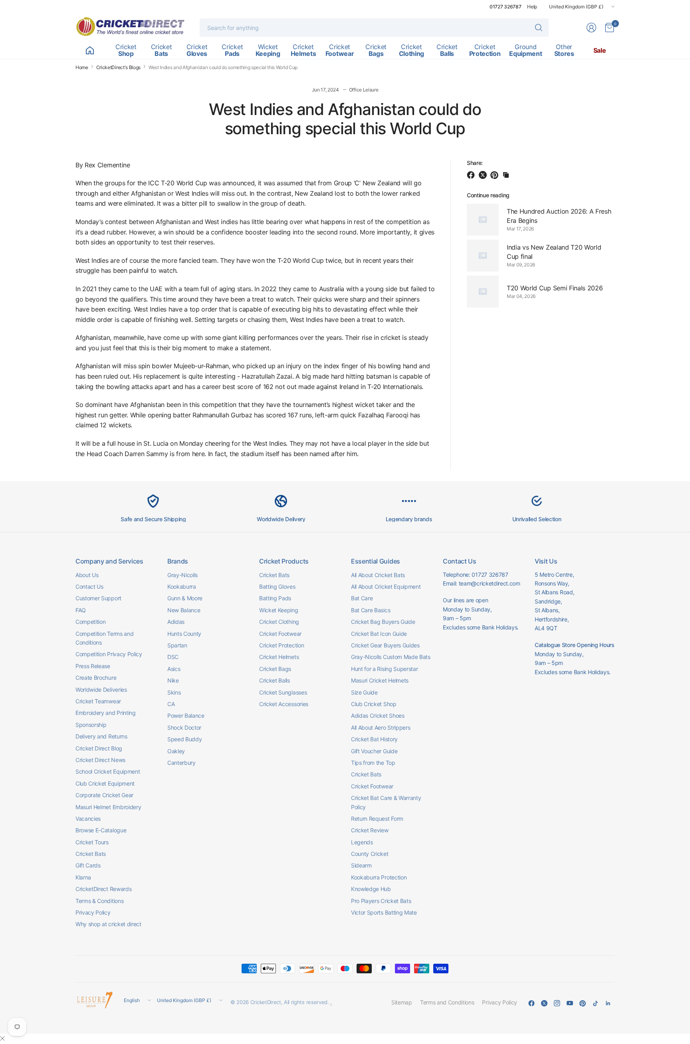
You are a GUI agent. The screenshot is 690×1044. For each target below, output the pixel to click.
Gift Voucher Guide (374, 751)
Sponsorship (90, 724)
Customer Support (98, 598)
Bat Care (362, 598)
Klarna (83, 877)
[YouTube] (569, 1003)
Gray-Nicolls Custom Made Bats (390, 656)
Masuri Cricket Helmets (379, 680)
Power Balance (185, 715)
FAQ (80, 610)
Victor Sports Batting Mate (384, 912)
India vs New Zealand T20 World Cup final (554, 251)
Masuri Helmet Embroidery (108, 807)
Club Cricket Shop (374, 704)
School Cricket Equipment (107, 771)
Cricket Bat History (374, 739)
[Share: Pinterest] (495, 175)
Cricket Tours (92, 842)
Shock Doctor (184, 727)
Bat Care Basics (370, 610)
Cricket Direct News (100, 759)
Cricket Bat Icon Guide (379, 633)
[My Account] (591, 27)
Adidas (175, 621)
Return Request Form (377, 818)
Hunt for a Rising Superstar (384, 668)
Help (532, 7)
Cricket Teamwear (98, 701)
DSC (172, 656)
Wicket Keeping (278, 610)
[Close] (2, 1038)
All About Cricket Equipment (385, 586)
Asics (173, 668)
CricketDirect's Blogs (118, 67)
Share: (475, 163)
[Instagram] (557, 1003)
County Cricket (370, 853)
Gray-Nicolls (182, 575)
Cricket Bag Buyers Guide (383, 621)
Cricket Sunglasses (283, 692)
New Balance (183, 610)
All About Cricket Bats (378, 575)
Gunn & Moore (184, 598)
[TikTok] (595, 1003)
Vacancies (88, 818)
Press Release (92, 666)
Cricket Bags (275, 668)
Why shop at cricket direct (108, 924)
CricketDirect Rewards (103, 888)
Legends (362, 842)
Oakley (176, 751)
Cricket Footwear (280, 633)
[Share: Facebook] (472, 175)
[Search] (539, 27)
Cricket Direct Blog (98, 748)
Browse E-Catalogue (100, 830)
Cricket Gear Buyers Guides (385, 645)
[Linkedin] (608, 1003)
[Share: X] (484, 175)
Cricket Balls (274, 680)
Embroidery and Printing (105, 712)
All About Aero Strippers (380, 727)
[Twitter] (544, 1003)
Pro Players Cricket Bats (381, 900)
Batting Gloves (277, 586)
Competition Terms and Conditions (104, 638)
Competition (90, 621)
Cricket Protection (281, 645)
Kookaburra (181, 586)
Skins (173, 692)
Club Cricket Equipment (105, 783)
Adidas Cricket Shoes (377, 715)
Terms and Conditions (447, 1002)
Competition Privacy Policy (108, 654)
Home (81, 67)
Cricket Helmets (279, 656)
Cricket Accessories (283, 704)
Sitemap (401, 1002)
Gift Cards (88, 865)
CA (170, 704)
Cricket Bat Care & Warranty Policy (386, 802)
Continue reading (488, 195)
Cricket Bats (90, 853)
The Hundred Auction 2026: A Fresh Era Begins (559, 215)
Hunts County (184, 633)
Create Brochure (95, 677)
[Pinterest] (582, 1003)
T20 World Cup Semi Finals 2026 (555, 288)
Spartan (177, 645)
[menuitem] (89, 50)
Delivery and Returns (101, 736)
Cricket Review (370, 830)
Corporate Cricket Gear (104, 795)
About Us (86, 575)
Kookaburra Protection (378, 877)
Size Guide (364, 692)
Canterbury (181, 762)
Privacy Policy (93, 912)
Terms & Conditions (99, 900)
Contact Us (89, 586)
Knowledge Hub (371, 888)
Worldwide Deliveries (101, 689)
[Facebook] (531, 1003)
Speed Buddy (184, 739)
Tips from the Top (373, 762)
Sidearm (361, 865)
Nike (173, 680)
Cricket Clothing (279, 621)
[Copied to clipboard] (506, 175)
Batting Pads (275, 598)
